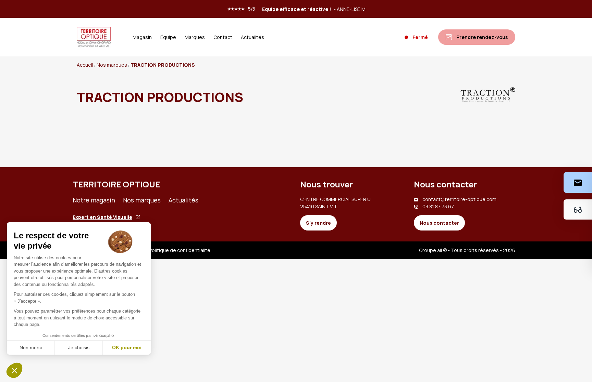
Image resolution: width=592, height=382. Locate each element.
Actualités (252, 37)
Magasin (142, 37)
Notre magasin (94, 200)
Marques (195, 37)
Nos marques (142, 200)
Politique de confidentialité (179, 250)
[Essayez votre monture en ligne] (578, 209)
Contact (222, 37)
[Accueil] (94, 37)
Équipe (168, 37)
